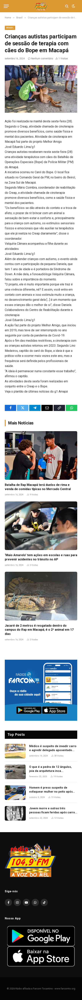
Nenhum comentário (42, 58)
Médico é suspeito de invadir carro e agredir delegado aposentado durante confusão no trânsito (52, 750)
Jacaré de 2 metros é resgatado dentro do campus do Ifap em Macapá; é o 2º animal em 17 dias (39, 630)
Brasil (10, 28)
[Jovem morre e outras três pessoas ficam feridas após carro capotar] (15, 813)
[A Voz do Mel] (41, 6)
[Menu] (6, 6)
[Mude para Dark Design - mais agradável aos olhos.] (73, 6)
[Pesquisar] (66, 6)
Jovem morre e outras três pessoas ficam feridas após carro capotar (52, 812)
